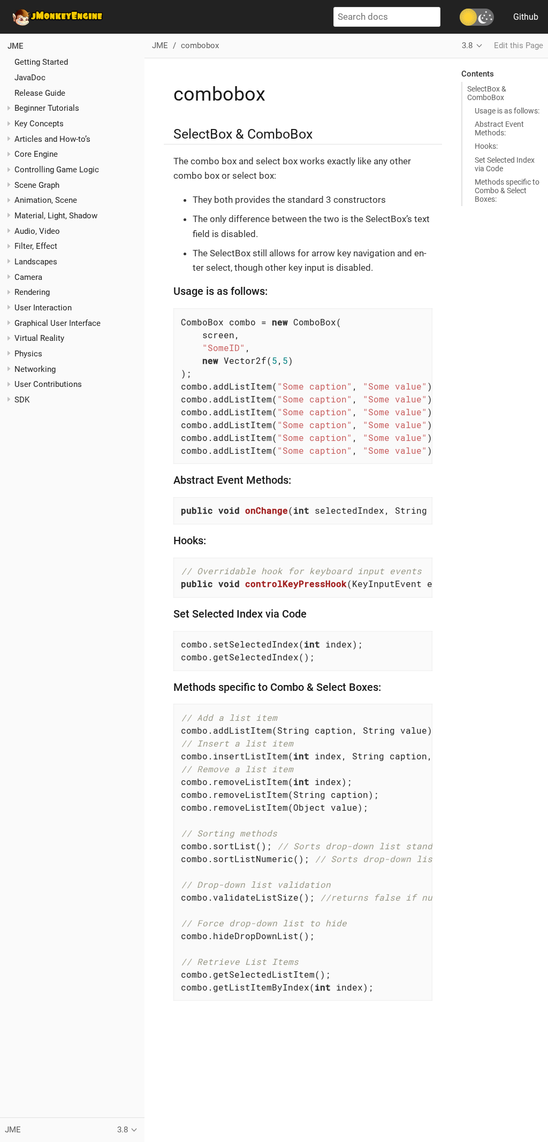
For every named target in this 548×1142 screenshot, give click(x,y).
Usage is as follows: (507, 110)
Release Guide (39, 93)
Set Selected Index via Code (505, 164)
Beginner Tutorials (46, 108)
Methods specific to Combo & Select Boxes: (507, 190)
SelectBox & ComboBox (486, 93)
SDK (21, 400)
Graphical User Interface (57, 323)
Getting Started (41, 62)
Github (525, 17)
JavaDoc (29, 77)
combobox (200, 45)
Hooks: (486, 146)
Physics (28, 354)
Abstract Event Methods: (499, 128)
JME (15, 46)
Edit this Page (518, 45)
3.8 (467, 45)
